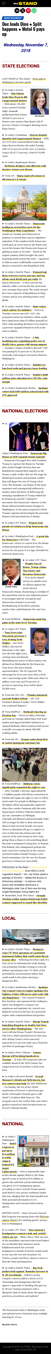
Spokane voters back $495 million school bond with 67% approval (25, 391)
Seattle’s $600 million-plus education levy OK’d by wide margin (25, 378)
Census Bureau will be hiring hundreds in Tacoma (21, 1056)
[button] (4, 3)
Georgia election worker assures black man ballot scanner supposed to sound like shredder (24, 899)
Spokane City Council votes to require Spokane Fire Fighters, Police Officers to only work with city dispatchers (25, 992)
